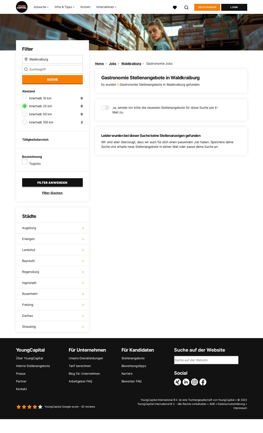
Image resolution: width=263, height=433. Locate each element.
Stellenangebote (133, 358)
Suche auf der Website (199, 350)
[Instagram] (195, 382)
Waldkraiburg (131, 63)
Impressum (240, 408)
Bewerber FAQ (131, 381)
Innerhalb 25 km (40, 106)
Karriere (126, 373)
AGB (212, 403)
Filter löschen (52, 193)
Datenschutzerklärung (231, 403)
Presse (20, 373)
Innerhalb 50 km (40, 114)
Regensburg (30, 272)
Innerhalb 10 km (40, 98)
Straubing (29, 327)
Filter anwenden (52, 183)
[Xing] (178, 382)
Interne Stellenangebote (33, 366)
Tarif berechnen (80, 366)
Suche (52, 79)
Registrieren (207, 7)
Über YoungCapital (29, 358)
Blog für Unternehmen (84, 373)
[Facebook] (203, 382)
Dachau (27, 316)
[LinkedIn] (187, 382)
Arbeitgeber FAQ (80, 381)
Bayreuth (28, 261)
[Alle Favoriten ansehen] (175, 7)
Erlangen (28, 239)
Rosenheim (30, 294)
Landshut (28, 250)
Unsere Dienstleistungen (86, 358)
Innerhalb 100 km (41, 122)
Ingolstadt (29, 283)
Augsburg (29, 228)
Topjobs (35, 164)
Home (99, 63)
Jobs (112, 63)
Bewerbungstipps (133, 366)
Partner (21, 381)
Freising (27, 305)
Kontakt (85, 6)
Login (234, 7)
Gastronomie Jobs (159, 63)
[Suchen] (186, 7)
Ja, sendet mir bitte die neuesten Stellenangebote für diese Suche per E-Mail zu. (165, 110)
